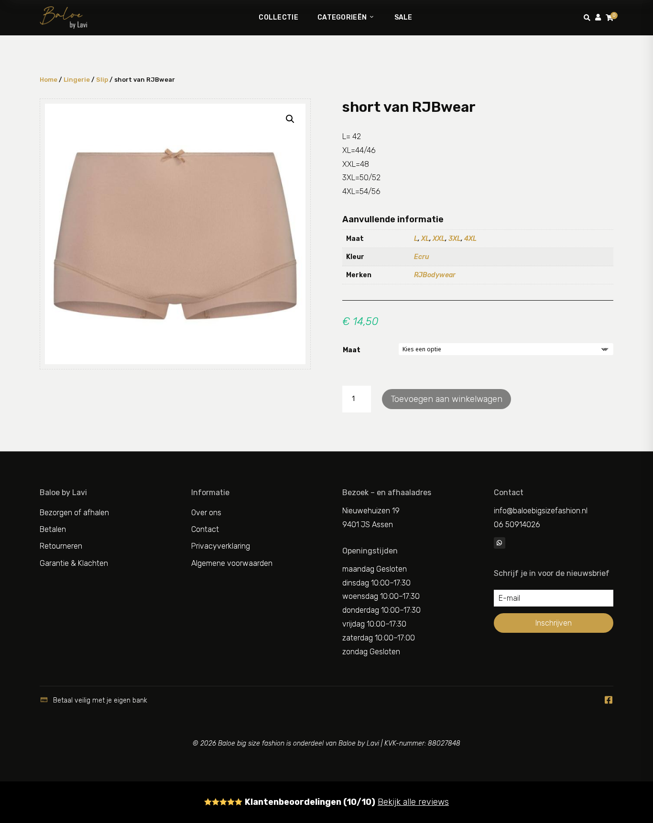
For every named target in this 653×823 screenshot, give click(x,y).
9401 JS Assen (367, 524)
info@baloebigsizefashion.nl (541, 510)
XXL (439, 239)
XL (425, 239)
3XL (454, 239)
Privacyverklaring (220, 546)
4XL (470, 239)
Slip (102, 79)
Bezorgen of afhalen (74, 512)
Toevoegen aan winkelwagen (446, 399)
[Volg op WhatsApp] (499, 543)
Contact (205, 529)
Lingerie (77, 79)
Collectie (278, 17)
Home (48, 79)
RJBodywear (435, 275)
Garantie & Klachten (74, 563)
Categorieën (342, 17)
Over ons (206, 512)
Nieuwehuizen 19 (371, 510)
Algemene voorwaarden (231, 563)
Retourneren (61, 546)
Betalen (53, 529)
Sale (403, 17)
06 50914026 (517, 524)
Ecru (421, 257)
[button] (290, 119)
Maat (351, 350)
